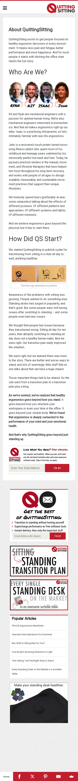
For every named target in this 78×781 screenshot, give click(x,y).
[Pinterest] (45, 776)
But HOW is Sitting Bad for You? (28, 643)
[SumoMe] (71, 776)
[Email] (58, 776)
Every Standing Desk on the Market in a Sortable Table (37, 671)
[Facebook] (19, 776)
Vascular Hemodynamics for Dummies (32, 634)
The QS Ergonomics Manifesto (28, 625)
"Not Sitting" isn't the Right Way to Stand (33, 660)
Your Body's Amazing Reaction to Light (32, 652)
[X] (32, 776)
